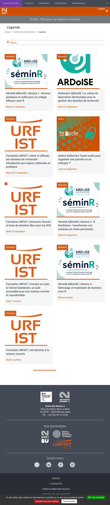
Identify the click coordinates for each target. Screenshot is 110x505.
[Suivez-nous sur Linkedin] (49, 463)
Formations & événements (24, 32)
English (101, 9)
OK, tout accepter (96, 497)
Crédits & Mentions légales (56, 489)
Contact (56, 478)
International (60, 3)
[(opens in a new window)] (61, 434)
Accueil (8, 32)
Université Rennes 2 (11, 3)
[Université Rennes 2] (63, 396)
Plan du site (56, 484)
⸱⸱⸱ (107, 3)
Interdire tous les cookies (47, 501)
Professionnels (78, 3)
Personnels (44, 3)
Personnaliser (69, 501)
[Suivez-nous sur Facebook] (61, 463)
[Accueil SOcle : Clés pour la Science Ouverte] (4, 11)
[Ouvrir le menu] (107, 11)
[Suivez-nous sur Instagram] (73, 463)
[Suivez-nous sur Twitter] (37, 463)
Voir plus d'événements (44, 370)
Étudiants (29, 3)
